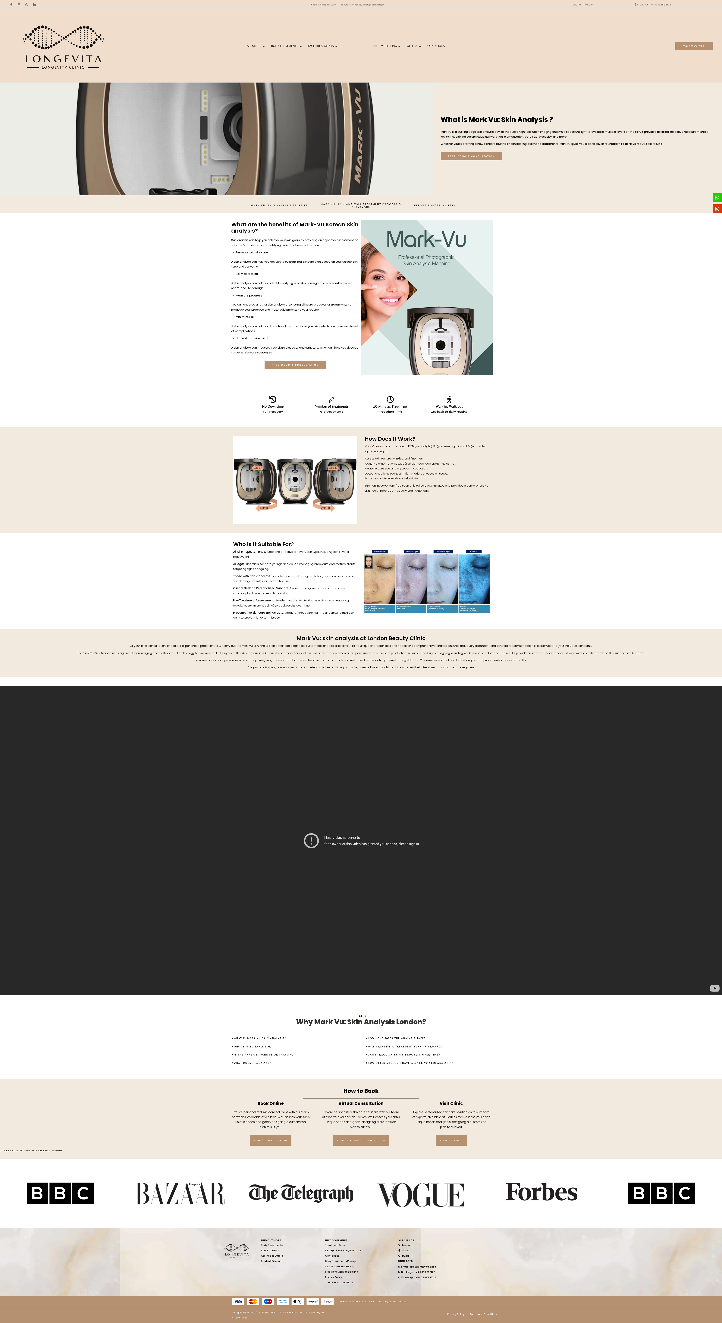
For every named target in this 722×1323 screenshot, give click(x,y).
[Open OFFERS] (419, 47)
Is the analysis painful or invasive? (264, 1054)
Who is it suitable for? (253, 1046)
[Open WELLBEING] (399, 47)
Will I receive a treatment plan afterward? (405, 1046)
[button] (259, 1038)
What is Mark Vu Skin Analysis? (260, 1038)
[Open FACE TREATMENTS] (336, 47)
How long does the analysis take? (397, 1038)
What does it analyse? (252, 1063)
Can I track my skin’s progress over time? (404, 1054)
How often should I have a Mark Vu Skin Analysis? (410, 1063)
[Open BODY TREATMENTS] (300, 47)
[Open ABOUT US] (263, 47)
